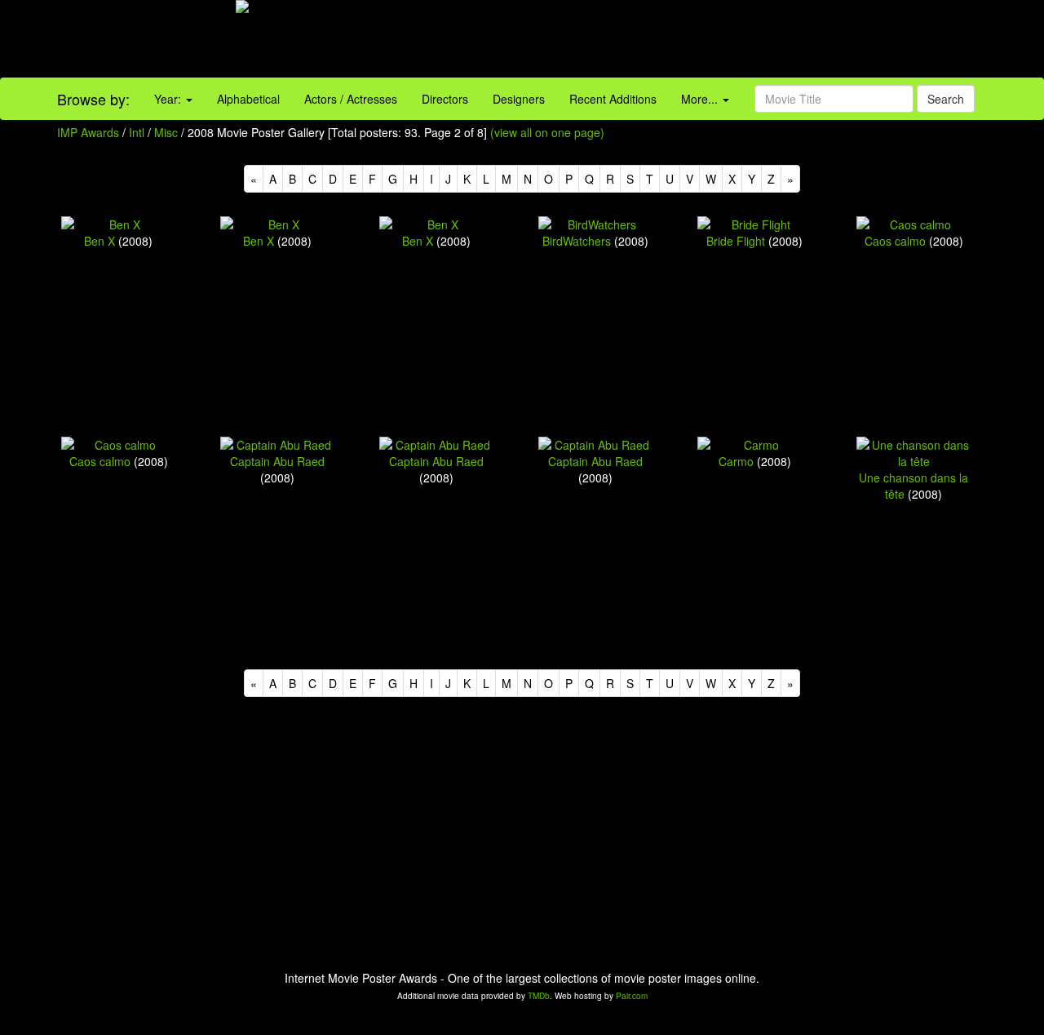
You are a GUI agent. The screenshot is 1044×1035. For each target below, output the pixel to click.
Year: (169, 99)
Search (945, 99)
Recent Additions (613, 99)
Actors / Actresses (350, 99)
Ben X (99, 241)
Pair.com (632, 996)
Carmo (736, 461)
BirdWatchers (576, 241)
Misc (166, 132)
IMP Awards (88, 132)
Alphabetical (248, 99)
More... (701, 99)
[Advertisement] (652, 41)
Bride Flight (735, 241)
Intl (136, 132)
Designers (519, 99)
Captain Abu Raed (277, 461)
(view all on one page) (547, 132)
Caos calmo (895, 241)
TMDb (539, 996)
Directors (445, 99)
